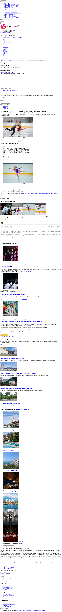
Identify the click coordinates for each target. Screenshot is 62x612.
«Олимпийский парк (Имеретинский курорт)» (12, 90)
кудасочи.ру (2, 573)
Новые (2, 226)
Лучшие (6, 226)
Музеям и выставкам (7, 596)
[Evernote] (6, 198)
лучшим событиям (5, 33)
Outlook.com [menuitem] (5, 107)
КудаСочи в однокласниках (8, 567)
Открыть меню (3, 19)
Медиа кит (5, 605)
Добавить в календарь (5, 104)
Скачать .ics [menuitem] (5, 108)
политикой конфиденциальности (38, 610)
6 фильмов (21, 541)
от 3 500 (25, 271)
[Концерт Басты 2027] (31, 253)
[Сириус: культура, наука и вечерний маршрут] (8, 355)
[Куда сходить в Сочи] (13, 29)
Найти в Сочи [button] (3, 1)
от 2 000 (25, 325)
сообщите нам (24, 332)
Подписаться (17, 546)
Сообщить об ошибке (7, 578)
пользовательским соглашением (24, 610)
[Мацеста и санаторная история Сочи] (8, 401)
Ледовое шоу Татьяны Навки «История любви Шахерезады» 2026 (22, 321)
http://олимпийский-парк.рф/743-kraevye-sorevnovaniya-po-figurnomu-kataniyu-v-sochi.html (40, 193)
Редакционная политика (8, 587)
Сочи (14, 30)
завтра (10, 37)
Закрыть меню (10, 19)
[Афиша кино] (10, 541)
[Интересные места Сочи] (10, 508)
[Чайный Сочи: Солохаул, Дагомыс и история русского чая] (8, 385)
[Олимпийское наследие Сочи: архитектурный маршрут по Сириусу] (8, 370)
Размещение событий (7, 594)
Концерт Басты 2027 (7, 266)
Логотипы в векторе (7, 606)
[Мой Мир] (4, 198)
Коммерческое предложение (9, 604)
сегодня (7, 37)
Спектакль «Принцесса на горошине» (12, 294)
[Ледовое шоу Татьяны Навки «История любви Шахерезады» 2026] (31, 308)
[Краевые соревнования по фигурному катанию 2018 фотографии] (6, 214)
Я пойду (2, 100)
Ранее (11, 226)
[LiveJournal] (8, 198)
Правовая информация (7, 588)
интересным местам (6, 32)
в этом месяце (20, 37)
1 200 (24, 299)
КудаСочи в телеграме (7, 568)
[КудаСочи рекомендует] (10, 524)
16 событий (21, 524)
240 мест (20, 508)
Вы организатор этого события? (7, 336)
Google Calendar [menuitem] (6, 106)
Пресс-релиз (5, 586)
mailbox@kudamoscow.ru (8, 580)
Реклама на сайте (6, 603)
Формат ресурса (6, 589)
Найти (2, 22)
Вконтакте (5, 566)
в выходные (14, 37)
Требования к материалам (8, 595)
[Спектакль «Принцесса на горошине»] (31, 281)
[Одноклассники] (3, 198)
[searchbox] (31, 22)
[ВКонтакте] (1, 198)
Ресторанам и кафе (7, 597)
